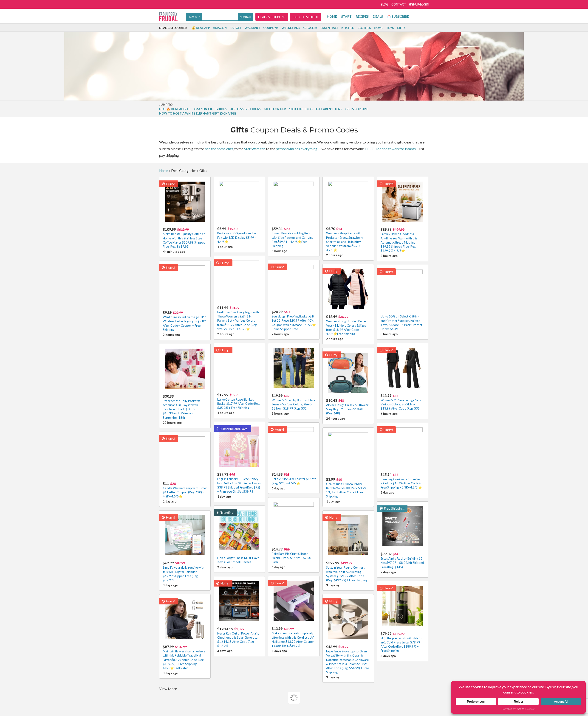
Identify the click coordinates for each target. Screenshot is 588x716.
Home (332, 16)
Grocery (310, 28)
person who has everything (296, 148)
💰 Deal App (201, 28)
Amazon (220, 28)
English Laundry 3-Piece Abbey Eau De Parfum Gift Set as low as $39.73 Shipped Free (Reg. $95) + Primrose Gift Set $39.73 (239, 482)
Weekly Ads (291, 28)
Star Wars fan (254, 148)
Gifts (401, 28)
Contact (398, 4)
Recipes (362, 16)
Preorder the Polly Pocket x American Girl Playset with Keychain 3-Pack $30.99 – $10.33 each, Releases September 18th (181, 406)
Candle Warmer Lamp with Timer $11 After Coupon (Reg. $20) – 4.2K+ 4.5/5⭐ (185, 489)
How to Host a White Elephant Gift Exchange (197, 113)
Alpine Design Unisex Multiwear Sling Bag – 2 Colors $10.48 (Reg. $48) (347, 406)
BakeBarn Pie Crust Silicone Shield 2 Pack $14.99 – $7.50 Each (291, 555)
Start (346, 16)
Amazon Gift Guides (210, 109)
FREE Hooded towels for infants (390, 148)
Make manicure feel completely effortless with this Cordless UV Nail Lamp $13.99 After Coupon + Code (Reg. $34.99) (293, 637)
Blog (384, 4)
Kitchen (347, 28)
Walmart (252, 28)
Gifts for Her (275, 109)
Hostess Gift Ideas (245, 109)
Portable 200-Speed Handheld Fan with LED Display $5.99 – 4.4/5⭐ (237, 235)
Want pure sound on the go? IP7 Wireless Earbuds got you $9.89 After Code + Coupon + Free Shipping (184, 320)
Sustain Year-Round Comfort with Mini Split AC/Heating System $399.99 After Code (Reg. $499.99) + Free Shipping (346, 571)
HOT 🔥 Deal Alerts (174, 109)
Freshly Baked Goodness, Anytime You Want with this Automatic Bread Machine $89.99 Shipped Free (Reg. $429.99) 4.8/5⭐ (399, 240)
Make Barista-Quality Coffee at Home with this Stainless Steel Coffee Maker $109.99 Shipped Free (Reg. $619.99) (184, 237)
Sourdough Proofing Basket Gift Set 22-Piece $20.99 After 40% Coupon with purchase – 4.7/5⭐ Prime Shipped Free (294, 320)
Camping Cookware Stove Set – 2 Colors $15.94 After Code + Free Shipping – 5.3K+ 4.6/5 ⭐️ (402, 480)
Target (236, 28)
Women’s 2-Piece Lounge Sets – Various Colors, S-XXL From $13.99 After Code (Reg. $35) (402, 401)
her (207, 148)
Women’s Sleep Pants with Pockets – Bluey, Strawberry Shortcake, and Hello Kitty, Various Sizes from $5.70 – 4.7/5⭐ (345, 239)
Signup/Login (418, 4)
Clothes (364, 28)
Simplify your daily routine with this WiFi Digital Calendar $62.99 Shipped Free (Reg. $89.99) (183, 571)
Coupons (271, 28)
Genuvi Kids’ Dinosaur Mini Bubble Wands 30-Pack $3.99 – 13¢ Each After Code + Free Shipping (347, 487)
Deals (378, 16)
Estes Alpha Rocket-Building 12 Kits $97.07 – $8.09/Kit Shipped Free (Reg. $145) (402, 560)
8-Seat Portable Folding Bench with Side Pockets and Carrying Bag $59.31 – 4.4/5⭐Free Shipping (292, 237)
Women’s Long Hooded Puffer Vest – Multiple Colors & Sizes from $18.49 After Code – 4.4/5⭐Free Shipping (346, 325)
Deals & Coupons (271, 17)
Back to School (305, 17)
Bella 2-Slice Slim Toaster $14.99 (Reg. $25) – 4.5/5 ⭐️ (294, 478)
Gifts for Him (356, 109)
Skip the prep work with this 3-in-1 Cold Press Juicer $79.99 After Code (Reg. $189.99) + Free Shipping (401, 642)
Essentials (329, 28)
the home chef (222, 148)
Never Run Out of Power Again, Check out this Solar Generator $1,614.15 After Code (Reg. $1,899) (238, 637)
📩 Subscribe (398, 16)
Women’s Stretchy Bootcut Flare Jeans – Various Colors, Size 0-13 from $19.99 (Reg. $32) (293, 401)
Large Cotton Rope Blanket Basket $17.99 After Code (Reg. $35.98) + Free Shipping (238, 401)
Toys (390, 28)
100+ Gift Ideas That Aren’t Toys (315, 109)
